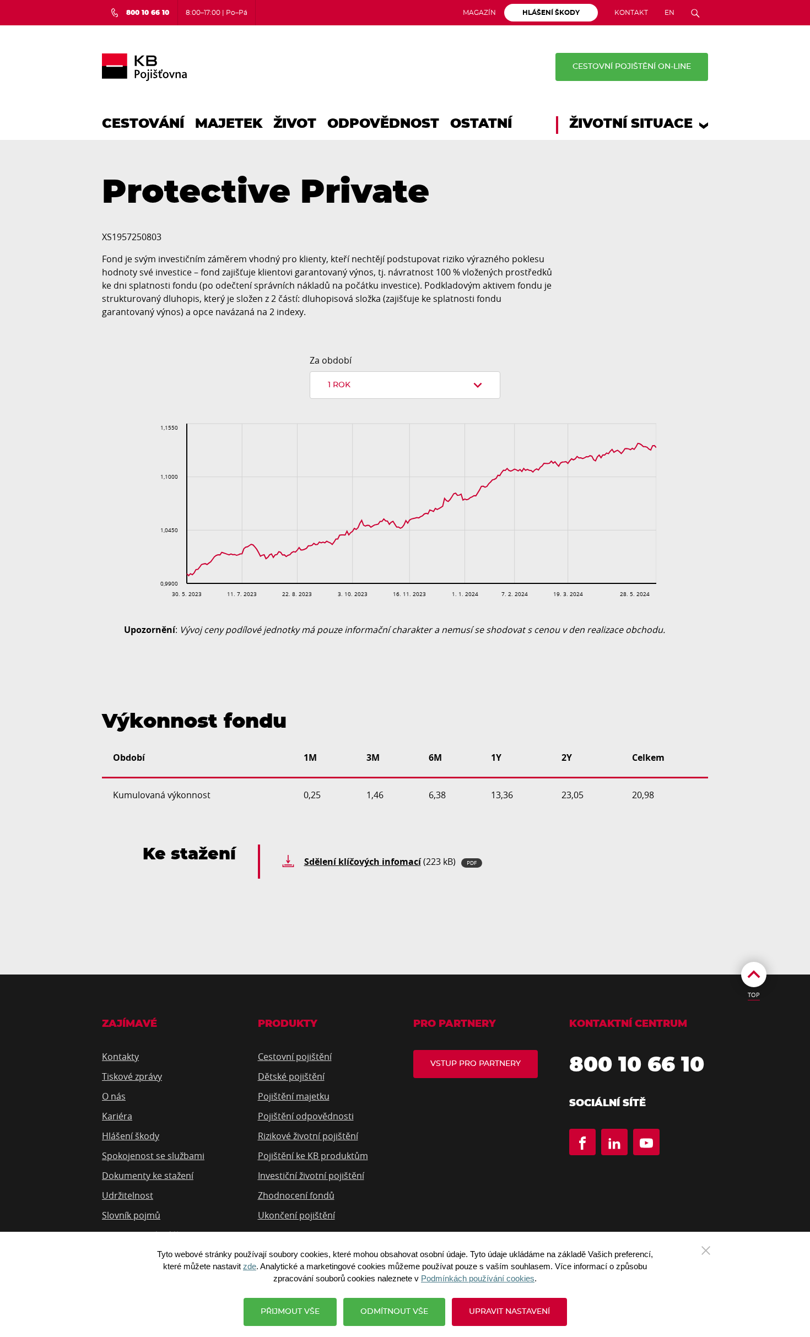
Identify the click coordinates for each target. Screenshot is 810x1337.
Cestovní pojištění (295, 1057)
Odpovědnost (383, 124)
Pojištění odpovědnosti (306, 1116)
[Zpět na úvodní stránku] (144, 67)
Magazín (479, 12)
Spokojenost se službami (153, 1156)
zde (249, 1266)
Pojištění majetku (294, 1096)
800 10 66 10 (636, 1065)
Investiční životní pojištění (311, 1176)
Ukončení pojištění (296, 1215)
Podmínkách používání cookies (477, 1278)
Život (294, 124)
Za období (331, 360)
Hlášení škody (130, 1136)
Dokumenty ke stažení (147, 1176)
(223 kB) (390, 862)
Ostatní (481, 124)
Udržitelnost (127, 1195)
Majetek (228, 124)
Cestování (143, 124)
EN (669, 12)
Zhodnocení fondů (296, 1195)
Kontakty (120, 1057)
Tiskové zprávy (132, 1076)
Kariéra (117, 1116)
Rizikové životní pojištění (308, 1136)
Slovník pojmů (131, 1215)
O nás (114, 1096)
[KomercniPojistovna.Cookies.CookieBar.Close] (705, 1249)
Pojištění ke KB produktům (313, 1156)
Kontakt (631, 12)
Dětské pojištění (291, 1076)
